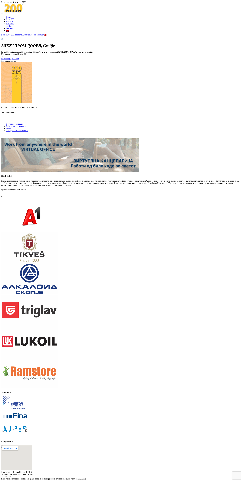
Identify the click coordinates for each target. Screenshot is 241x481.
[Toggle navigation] (2, 13)
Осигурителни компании (17, 131)
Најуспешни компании (16, 126)
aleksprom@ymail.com (10, 59)
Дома (8, 17)
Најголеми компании (15, 124)
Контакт (9, 28)
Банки (8, 128)
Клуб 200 (10, 19)
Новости (9, 21)
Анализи (10, 24)
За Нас (9, 26)
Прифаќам (81, 479)
